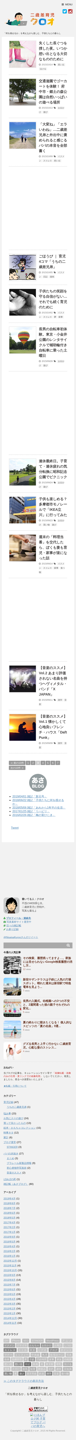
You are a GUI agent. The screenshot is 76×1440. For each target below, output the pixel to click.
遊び (45, 112)
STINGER (12, 1147)
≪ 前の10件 (17, 762)
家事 (61, 317)
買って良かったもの (15, 1123)
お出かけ (47, 1345)
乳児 (45, 1354)
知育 (32, 1369)
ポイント (66, 1350)
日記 (45, 276)
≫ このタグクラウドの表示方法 (24, 1380)
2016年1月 (10, 1256)
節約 (51, 1369)
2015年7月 (10, 1284)
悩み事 (7, 1113)
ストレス (47, 160)
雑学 (60, 700)
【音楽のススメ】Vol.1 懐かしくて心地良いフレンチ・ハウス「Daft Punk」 (53, 726)
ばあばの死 (10, 1179)
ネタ (32, 1350)
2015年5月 (10, 1294)
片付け (16, 1369)
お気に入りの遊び (13, 1118)
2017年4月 (10, 1222)
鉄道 (41, 1373)
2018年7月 (10, 1208)
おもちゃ (34, 1345)
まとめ (10, 1158)
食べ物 (65, 1373)
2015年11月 (10, 1265)
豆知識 (68, 1369)
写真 (69, 1354)
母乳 (58, 1364)
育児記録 (8, 1102)
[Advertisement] (38, 208)
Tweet (15, 827)
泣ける (43, 69)
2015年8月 (10, 1279)
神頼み (42, 1369)
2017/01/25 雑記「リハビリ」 (31, 811)
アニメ (67, 1340)
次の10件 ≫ (17, 767)
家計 (6, 1137)
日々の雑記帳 (13, 925)
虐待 (58, 1369)
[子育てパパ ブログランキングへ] (38, 1409)
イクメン (9, 1345)
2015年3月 (10, 1303)
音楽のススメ (14, 1172)
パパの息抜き (11, 1153)
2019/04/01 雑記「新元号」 (29, 796)
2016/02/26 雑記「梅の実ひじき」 (33, 815)
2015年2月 (10, 1308)
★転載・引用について (15, 1086)
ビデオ (42, 1350)
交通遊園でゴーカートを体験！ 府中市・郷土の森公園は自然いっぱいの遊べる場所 (53, 91)
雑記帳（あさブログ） (16, 1184)
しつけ (68, 1345)
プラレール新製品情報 (19, 1163)
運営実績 (32, 1373)
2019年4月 (10, 1198)
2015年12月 (10, 1260)
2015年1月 (10, 1313)
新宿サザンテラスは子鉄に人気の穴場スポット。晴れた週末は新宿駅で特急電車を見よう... (47, 983)
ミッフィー (22, 1354)
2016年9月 (10, 1236)
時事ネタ (8, 1132)
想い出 (61, 64)
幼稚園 (68, 1359)
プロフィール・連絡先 (18, 918)
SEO (25, 1340)
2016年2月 (10, 1251)
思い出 (8, 1364)
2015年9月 (10, 1275)
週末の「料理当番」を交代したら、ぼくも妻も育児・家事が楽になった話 (53, 547)
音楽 (56, 1373)
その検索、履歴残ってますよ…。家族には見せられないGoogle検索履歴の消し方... (47, 962)
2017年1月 (10, 1232)
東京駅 (50, 1364)
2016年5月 (10, 1241)
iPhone (16, 1340)
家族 (59, 1359)
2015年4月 (10, 1299)
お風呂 (58, 1345)
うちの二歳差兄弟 (17, 1107)
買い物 (46, 525)
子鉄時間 (42, 1359)
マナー (8, 1354)
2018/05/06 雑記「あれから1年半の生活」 (39, 807)
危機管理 (17, 1359)
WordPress (52, 1340)
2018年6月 (10, 1212)
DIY (6, 1340)
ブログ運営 (10, 1142)
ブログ (53, 1350)
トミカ (23, 1350)
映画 (35, 1364)
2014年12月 (10, 1318)
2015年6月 (10, 1289)
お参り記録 (12, 929)
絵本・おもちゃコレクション (20, 1127)
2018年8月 (10, 1203)
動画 (6, 1359)
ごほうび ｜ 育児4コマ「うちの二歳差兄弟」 (52, 261)
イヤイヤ (22, 1345)
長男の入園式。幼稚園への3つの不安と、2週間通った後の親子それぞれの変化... (46, 1004)
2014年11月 (10, 1322)
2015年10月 (10, 1270)
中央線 (35, 1354)
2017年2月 (10, 1227)
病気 (25, 1369)
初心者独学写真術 (17, 1167)
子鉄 (31, 1359)
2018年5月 (10, 1217)
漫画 (52, 276)
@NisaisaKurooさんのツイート (21, 937)
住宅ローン (57, 1354)
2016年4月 (10, 1246)
